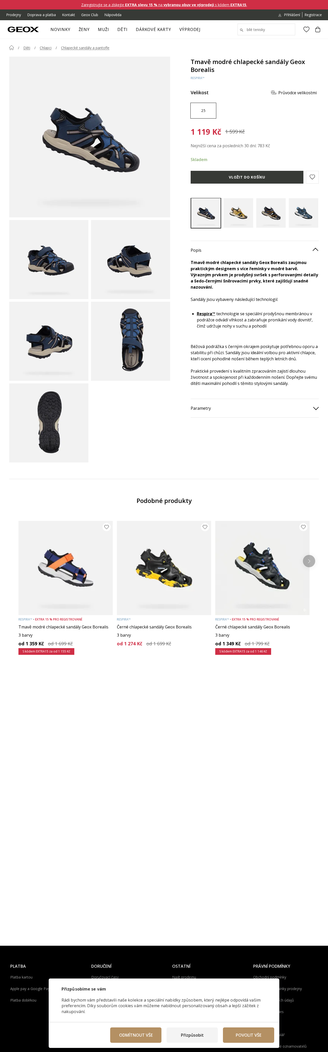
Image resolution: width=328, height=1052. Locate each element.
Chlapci (46, 47)
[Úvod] (11, 47)
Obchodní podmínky (269, 977)
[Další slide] (309, 561)
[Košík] (318, 29)
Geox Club (89, 14)
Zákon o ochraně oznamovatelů (280, 1046)
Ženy (84, 29)
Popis (196, 250)
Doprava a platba (41, 14)
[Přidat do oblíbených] (106, 527)
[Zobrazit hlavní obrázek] (89, 137)
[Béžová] (238, 213)
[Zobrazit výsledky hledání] (242, 30)
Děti (122, 29)
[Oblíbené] (306, 29)
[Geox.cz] (23, 29)
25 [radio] (203, 110)
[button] (312, 177)
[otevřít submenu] (92, 31)
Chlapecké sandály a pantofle (85, 47)
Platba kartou (21, 977)
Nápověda (112, 14)
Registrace (313, 14)
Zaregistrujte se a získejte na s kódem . (164, 4)
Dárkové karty (153, 29)
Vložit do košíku (247, 176)
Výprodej (190, 29)
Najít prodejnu (184, 977)
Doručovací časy (105, 977)
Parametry (201, 408)
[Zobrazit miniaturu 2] (130, 259)
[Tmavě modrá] (206, 213)
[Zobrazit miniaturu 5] (48, 422)
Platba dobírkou (23, 1000)
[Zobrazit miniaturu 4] (130, 341)
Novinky (60, 29)
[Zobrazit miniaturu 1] (48, 259)
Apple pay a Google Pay (30, 988)
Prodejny (13, 14)
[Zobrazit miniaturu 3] (48, 341)
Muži (103, 29)
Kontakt (68, 14)
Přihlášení (292, 14)
